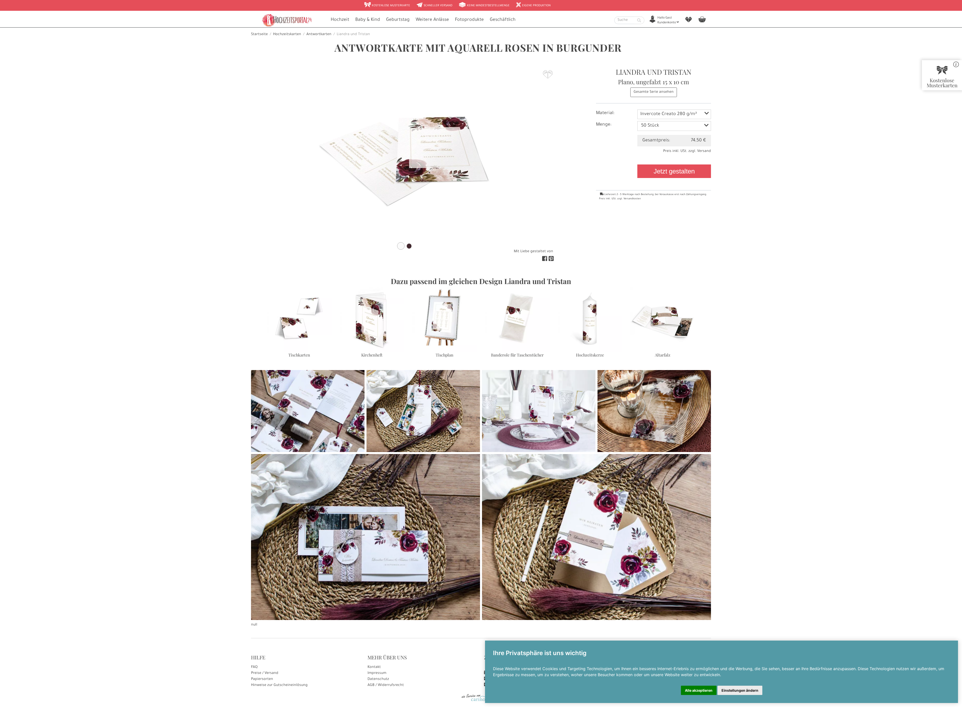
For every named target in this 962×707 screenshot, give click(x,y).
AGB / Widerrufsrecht (386, 685)
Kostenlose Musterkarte (387, 5)
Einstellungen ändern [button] (740, 690)
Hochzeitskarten (287, 35)
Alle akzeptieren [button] (698, 690)
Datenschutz (378, 679)
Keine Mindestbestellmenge (484, 5)
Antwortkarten (318, 35)
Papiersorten (262, 679)
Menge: (603, 124)
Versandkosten (632, 199)
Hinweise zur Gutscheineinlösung (279, 685)
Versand (704, 151)
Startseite (259, 35)
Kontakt (374, 667)
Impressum (377, 673)
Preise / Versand (264, 673)
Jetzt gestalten (674, 171)
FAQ (254, 667)
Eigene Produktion (533, 5)
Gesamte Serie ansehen (654, 92)
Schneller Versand (434, 5)
